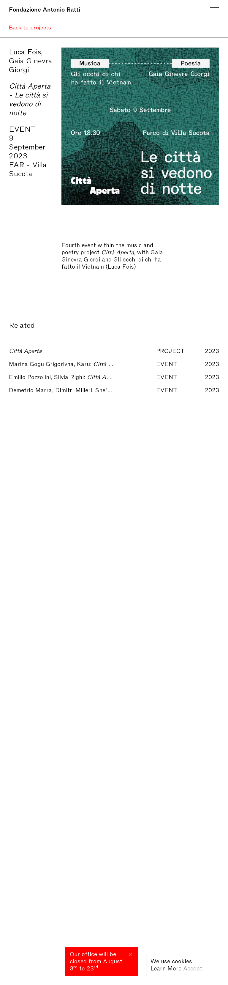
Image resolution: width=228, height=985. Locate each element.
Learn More (166, 967)
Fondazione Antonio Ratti (44, 8)
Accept (192, 967)
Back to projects (30, 26)
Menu (214, 9)
